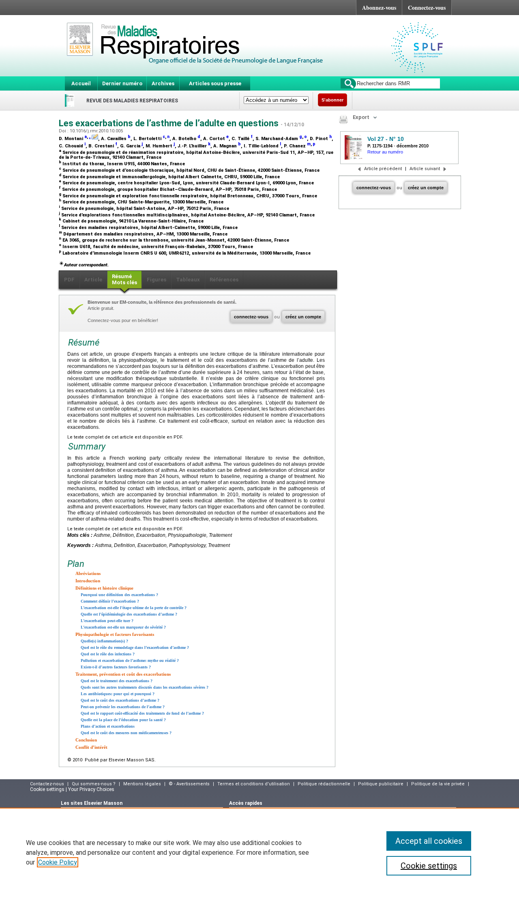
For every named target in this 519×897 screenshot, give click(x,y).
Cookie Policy (57, 862)
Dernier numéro (122, 83)
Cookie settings (429, 866)
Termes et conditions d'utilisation (253, 784)
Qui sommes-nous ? (94, 784)
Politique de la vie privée (438, 784)
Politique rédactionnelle (324, 784)
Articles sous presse (215, 83)
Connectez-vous (427, 7)
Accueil (81, 83)
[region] (259, 852)
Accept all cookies (428, 841)
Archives (163, 83)
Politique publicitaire (380, 784)
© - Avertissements (189, 784)
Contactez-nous (47, 784)
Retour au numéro (385, 151)
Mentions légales (142, 784)
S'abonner (332, 99)
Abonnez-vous (379, 7)
